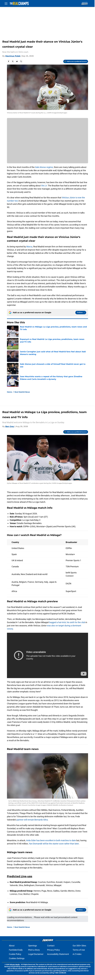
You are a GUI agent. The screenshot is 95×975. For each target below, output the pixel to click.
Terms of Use (79, 950)
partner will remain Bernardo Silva (32, 819)
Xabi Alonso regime (44, 167)
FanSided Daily (16, 950)
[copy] (21, 61)
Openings (32, 945)
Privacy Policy (53, 950)
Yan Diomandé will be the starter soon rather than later (54, 843)
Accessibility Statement (58, 954)
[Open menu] (6, 3)
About (11, 945)
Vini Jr (44, 185)
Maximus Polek (12, 56)
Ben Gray (9, 426)
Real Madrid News (22, 392)
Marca (29, 246)
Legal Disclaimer (35, 954)
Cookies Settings (16, 958)
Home (9, 392)
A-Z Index (77, 954)
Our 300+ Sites (79, 945)
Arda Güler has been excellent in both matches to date (51, 840)
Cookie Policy (15, 954)
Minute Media (15, 964)
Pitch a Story (34, 950)
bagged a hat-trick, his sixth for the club (67, 622)
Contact (50, 945)
